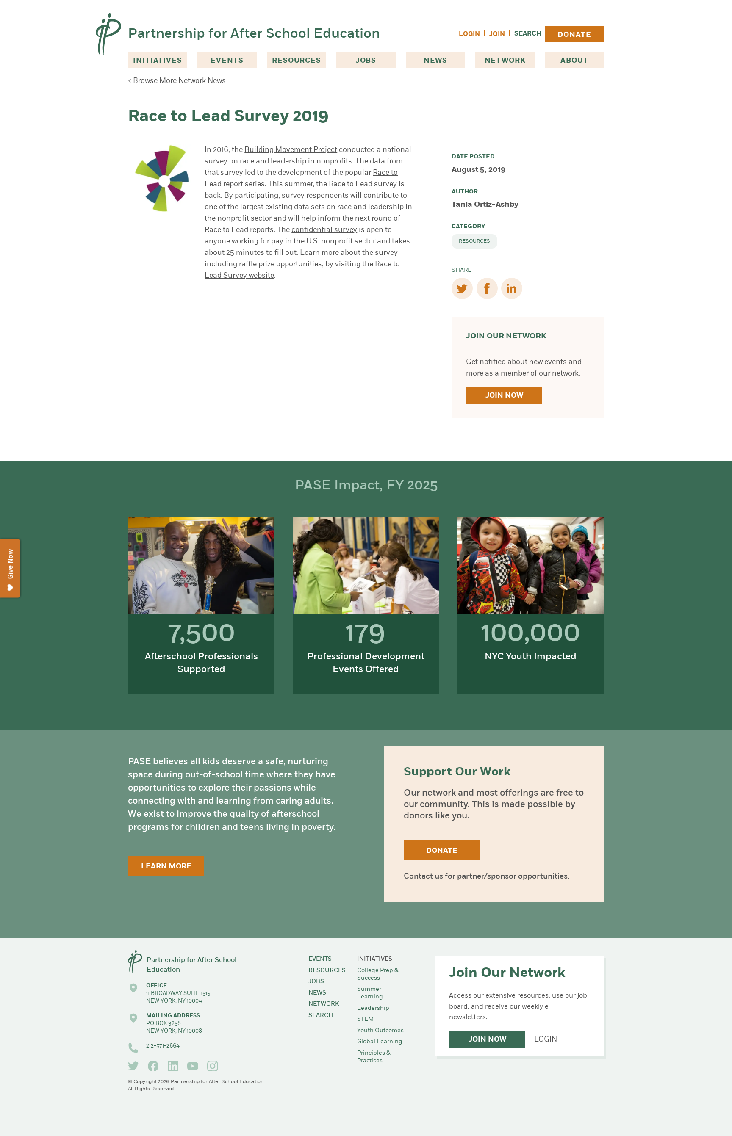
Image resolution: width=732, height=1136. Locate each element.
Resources (296, 60)
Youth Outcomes (380, 1031)
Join (497, 34)
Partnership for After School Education (254, 34)
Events (227, 60)
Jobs (366, 60)
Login (469, 34)
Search (527, 34)
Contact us (423, 877)
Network (505, 60)
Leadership (373, 1008)
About (574, 60)
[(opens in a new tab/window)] (133, 1066)
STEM (365, 1019)
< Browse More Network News (177, 81)
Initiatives (157, 60)
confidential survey (324, 230)
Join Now (504, 395)
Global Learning (379, 1042)
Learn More (166, 866)
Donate (574, 35)
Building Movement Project (290, 150)
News (435, 60)
